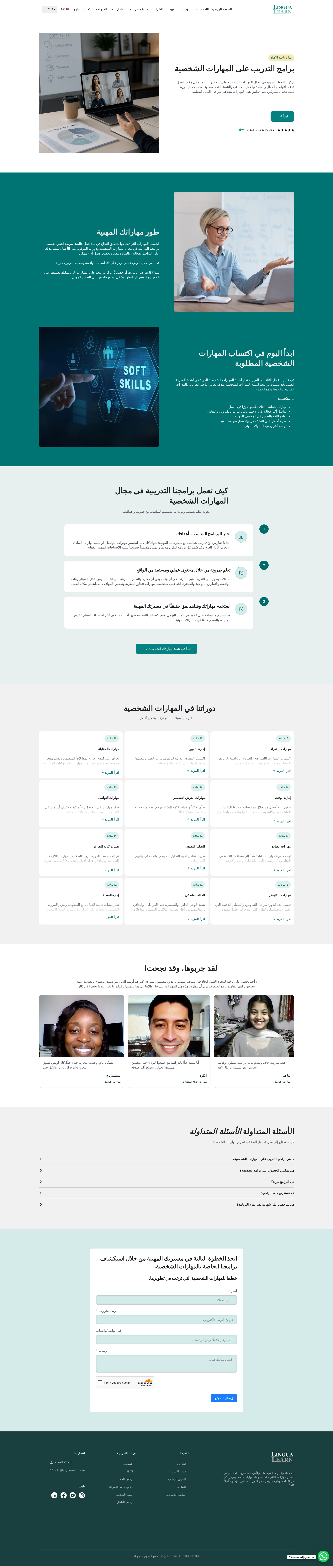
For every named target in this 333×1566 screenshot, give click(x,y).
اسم (234, 1291)
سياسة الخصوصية (176, 1494)
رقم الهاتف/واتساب (109, 1330)
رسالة (103, 1350)
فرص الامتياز (178, 1471)
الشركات (157, 9)
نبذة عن (181, 1464)
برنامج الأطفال (125, 1502)
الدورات (186, 9)
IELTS (130, 1471)
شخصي (139, 9)
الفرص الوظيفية (177, 1479)
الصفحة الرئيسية (222, 9)
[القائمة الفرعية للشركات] (147, 9)
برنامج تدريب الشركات (120, 1487)
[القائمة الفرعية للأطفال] (112, 9)
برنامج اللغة (126, 1479)
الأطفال (121, 9)
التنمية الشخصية (124, 1494)
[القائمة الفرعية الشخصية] (130, 9)
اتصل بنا (181, 1487)
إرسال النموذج (224, 1398)
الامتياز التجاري (82, 9)
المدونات (101, 9)
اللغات (205, 9)
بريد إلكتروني (108, 1311)
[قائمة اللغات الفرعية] (196, 9)
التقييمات (171, 9)
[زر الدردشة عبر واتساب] (323, 1556)
